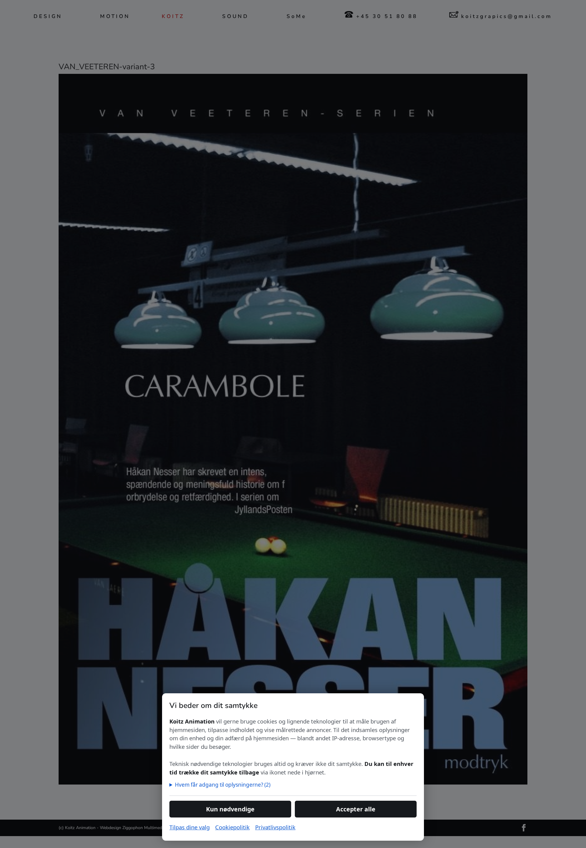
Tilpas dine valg (189, 827)
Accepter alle (355, 809)
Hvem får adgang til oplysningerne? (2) (222, 784)
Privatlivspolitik (275, 827)
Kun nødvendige (230, 809)
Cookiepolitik (232, 827)
